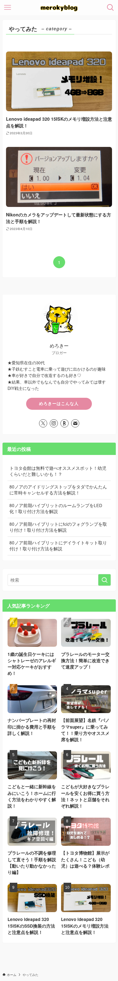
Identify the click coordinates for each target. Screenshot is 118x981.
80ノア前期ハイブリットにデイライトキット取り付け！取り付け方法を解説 (58, 546)
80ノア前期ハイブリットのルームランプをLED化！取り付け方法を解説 (55, 508)
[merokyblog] (58, 7)
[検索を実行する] (104, 580)
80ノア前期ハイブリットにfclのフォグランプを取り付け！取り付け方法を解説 (58, 527)
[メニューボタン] (7, 7)
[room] (64, 423)
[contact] (75, 423)
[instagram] (54, 423)
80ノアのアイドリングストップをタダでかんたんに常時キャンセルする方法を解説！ (58, 490)
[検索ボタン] (110, 7)
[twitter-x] (43, 423)
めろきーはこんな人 (59, 403)
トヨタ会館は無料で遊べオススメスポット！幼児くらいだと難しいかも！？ (57, 471)
